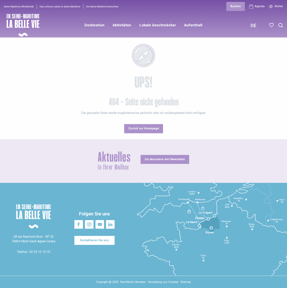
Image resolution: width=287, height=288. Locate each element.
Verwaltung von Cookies (163, 282)
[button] (280, 25)
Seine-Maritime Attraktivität (19, 6)
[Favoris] (271, 25)
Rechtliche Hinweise (133, 282)
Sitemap (185, 282)
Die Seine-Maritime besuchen (102, 6)
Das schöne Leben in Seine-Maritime (60, 6)
